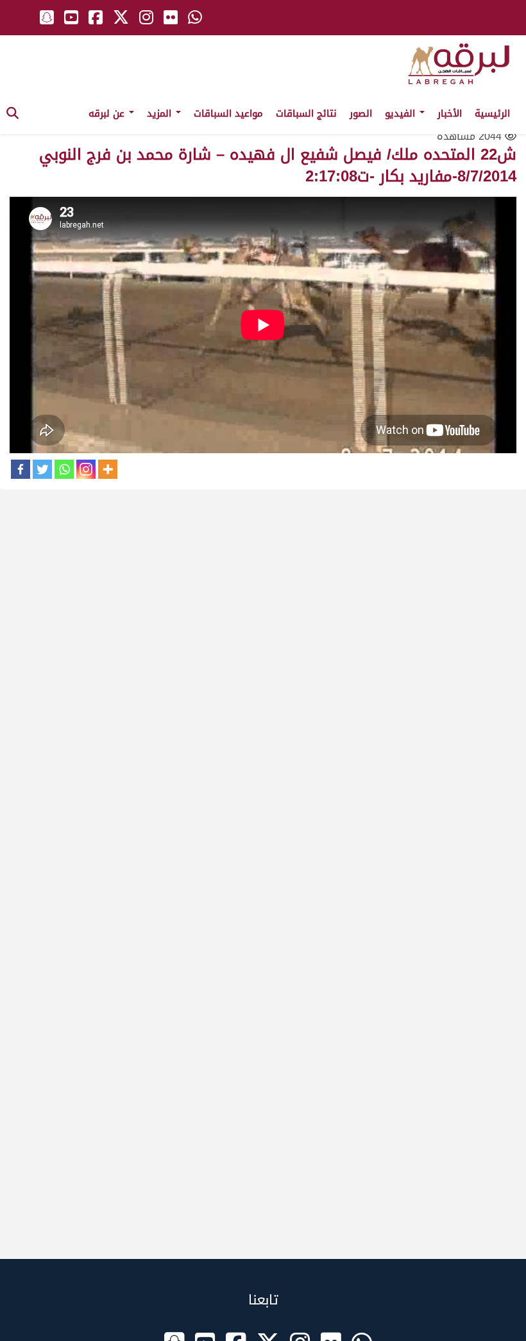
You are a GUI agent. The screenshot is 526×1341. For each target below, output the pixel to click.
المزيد (160, 113)
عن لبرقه (108, 113)
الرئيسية (492, 113)
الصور (361, 113)
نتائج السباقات (306, 113)
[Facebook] (20, 469)
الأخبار (449, 113)
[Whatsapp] (64, 469)
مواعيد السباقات (228, 113)
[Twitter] (42, 469)
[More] (107, 469)
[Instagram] (86, 469)
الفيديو (401, 113)
